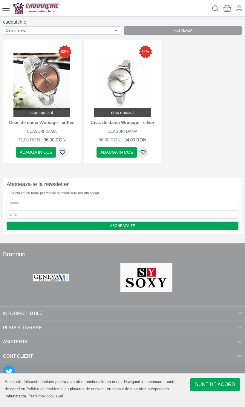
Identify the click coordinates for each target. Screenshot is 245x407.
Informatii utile (22, 313)
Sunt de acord (215, 384)
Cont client (18, 356)
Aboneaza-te (122, 226)
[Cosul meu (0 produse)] (227, 8)
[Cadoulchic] (39, 8)
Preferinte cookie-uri (45, 396)
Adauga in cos (36, 152)
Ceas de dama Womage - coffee (41, 122)
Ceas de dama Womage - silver (122, 122)
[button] (239, 8)
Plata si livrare (22, 327)
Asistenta (15, 341)
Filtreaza (183, 30)
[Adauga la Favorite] (62, 152)
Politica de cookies (42, 389)
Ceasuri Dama (42, 131)
